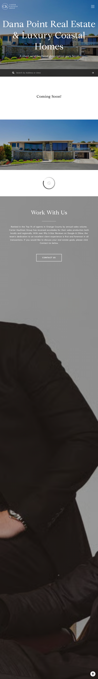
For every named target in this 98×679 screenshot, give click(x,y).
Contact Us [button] (49, 258)
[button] (93, 73)
